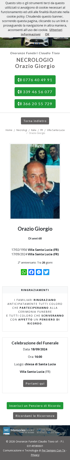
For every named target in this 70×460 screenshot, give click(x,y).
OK (47, 34)
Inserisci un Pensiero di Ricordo (35, 405)
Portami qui (35, 383)
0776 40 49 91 (37, 80)
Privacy (35, 455)
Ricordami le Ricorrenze (35, 415)
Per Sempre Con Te (53, 450)
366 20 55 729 (37, 103)
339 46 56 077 (37, 91)
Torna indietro (35, 121)
